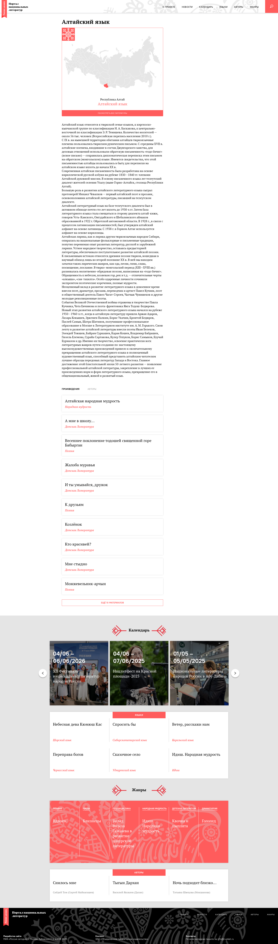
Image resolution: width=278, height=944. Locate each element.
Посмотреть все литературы (112, 113)
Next (235, 673)
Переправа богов (68, 754)
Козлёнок (73, 524)
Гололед (209, 820)
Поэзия (69, 451)
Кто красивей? (78, 544)
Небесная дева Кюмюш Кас (77, 724)
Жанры (139, 790)
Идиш (176, 770)
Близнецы (92, 820)
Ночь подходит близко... (195, 882)
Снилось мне (64, 882)
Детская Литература (79, 426)
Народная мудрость (78, 407)
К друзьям (74, 504)
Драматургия (209, 808)
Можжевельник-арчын (85, 583)
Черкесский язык (63, 770)
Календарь (139, 630)
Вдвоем (60, 820)
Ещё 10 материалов (112, 602)
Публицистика (122, 808)
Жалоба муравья (80, 464)
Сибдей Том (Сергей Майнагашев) (73, 892)
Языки (139, 715)
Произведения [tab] (70, 389)
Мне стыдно (76, 563)
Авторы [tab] (92, 389)
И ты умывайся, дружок (86, 484)
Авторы (139, 872)
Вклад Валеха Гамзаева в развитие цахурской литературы (123, 833)
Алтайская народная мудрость (92, 400)
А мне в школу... (80, 420)
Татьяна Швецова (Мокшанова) (191, 892)
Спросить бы (124, 724)
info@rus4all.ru (226, 939)
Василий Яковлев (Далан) (128, 892)
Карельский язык (183, 740)
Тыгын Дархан (126, 882)
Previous (43, 673)
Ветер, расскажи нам (191, 724)
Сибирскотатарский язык (130, 740)
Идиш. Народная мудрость (196, 754)
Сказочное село (126, 754)
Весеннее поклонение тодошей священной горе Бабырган (108, 443)
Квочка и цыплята (180, 823)
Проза (86, 808)
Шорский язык (62, 740)
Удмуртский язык (124, 770)
